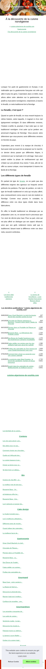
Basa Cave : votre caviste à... (12, 582)
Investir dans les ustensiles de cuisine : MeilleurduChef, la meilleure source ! (21, 366)
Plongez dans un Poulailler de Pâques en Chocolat (22, 328)
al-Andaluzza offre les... (11, 494)
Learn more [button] (22, 656)
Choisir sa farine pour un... (12, 465)
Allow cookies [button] (31, 661)
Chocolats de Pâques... (10, 548)
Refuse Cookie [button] (13, 661)
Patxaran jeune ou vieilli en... (12, 631)
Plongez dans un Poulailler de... (13, 553)
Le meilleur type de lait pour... (13, 484)
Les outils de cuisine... (10, 616)
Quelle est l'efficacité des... (12, 455)
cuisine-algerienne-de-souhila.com (22, 26)
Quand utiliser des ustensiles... (13, 528)
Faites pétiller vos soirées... (12, 567)
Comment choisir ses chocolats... (14, 450)
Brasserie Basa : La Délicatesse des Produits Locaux (20, 333)
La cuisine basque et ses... (12, 460)
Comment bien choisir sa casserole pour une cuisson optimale (21, 354)
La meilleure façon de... (11, 533)
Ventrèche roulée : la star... (12, 621)
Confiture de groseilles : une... (13, 601)
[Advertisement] (23, 57)
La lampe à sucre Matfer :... (12, 635)
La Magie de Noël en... (10, 587)
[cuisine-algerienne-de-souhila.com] (23, 8)
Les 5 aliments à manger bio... (13, 504)
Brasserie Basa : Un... (10, 489)
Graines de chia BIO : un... (12, 480)
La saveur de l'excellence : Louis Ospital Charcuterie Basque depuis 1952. (35, 299)
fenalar (22, 181)
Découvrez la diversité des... (12, 592)
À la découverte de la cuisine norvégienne (22, 32)
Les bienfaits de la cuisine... (12, 431)
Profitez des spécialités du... (12, 572)
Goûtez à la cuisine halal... (12, 640)
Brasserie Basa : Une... (10, 499)
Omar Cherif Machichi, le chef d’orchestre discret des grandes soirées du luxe (22, 316)
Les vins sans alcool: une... (12, 441)
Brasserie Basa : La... (10, 558)
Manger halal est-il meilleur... (12, 596)
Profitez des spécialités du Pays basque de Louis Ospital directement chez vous (22, 349)
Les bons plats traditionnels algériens (9, 297)
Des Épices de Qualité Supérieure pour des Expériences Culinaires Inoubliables (21, 338)
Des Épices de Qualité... (11, 562)
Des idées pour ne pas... (11, 446)
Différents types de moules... (12, 523)
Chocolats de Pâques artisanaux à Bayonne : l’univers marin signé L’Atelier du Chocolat (22, 322)
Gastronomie (21, 29)
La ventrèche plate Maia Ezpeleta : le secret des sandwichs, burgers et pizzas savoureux (21, 361)
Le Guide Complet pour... (11, 514)
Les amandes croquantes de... (13, 611)
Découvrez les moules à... (11, 626)
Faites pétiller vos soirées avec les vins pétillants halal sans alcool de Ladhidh (21, 344)
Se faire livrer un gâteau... (11, 470)
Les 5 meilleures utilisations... (13, 519)
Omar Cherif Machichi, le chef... (13, 543)
